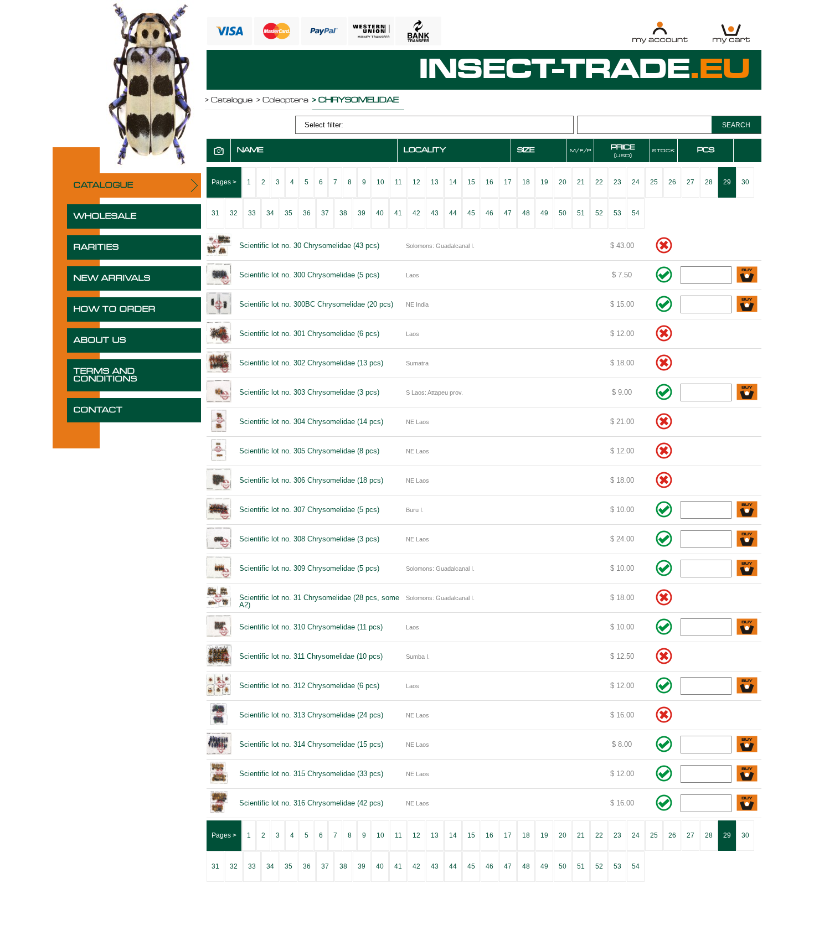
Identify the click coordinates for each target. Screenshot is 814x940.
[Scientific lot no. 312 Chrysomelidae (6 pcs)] (218, 686)
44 (453, 213)
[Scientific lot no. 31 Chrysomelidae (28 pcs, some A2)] (218, 598)
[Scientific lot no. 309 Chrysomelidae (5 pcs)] (218, 568)
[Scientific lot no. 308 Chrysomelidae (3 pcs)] (218, 539)
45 (471, 213)
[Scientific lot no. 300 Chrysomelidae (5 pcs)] (218, 275)
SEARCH (736, 125)
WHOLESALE (105, 216)
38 (343, 213)
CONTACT (98, 410)
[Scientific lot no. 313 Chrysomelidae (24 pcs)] (218, 715)
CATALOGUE (103, 185)
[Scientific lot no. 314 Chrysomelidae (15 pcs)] (218, 744)
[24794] (747, 803)
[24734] (747, 686)
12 (416, 182)
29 (727, 182)
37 (325, 213)
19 (544, 182)
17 (508, 182)
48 (526, 213)
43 (435, 213)
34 (270, 213)
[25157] (747, 745)
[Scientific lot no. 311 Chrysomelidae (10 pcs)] (218, 656)
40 (380, 213)
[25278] (747, 393)
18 (526, 182)
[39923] (747, 305)
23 (617, 182)
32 (234, 213)
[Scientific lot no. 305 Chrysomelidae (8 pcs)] (218, 451)
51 (581, 213)
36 (307, 213)
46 (489, 213)
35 (288, 213)
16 (489, 182)
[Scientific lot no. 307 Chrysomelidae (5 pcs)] (218, 510)
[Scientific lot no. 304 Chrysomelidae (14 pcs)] (218, 422)
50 (562, 213)
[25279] (747, 774)
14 (453, 182)
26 (672, 182)
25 (654, 182)
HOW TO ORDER (115, 309)
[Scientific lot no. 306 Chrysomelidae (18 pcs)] (218, 480)
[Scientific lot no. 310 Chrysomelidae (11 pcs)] (218, 627)
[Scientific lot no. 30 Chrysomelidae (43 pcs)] (218, 246)
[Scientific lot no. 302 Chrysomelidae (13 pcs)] (218, 363)
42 (416, 213)
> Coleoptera (282, 100)
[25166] (747, 539)
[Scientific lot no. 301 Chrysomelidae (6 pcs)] (218, 334)
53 (617, 213)
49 (544, 213)
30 (745, 182)
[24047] (747, 510)
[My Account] (659, 32)
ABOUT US (100, 340)
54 (636, 213)
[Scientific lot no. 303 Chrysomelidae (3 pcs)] (218, 392)
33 (252, 213)
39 (361, 213)
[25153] (747, 275)
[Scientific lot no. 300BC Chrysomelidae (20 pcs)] (218, 304)
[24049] (747, 569)
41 (398, 213)
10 (380, 182)
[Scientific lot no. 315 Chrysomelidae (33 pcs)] (218, 774)
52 (599, 213)
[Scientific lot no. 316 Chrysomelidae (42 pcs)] (218, 803)
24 (636, 182)
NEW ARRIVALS (112, 278)
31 (215, 213)
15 (471, 182)
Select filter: (324, 125)
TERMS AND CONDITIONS (105, 375)
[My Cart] (731, 32)
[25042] (747, 627)
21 (581, 182)
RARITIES (96, 247)
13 (435, 182)
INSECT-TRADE (584, 69)
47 (508, 213)
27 (690, 182)
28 (709, 182)
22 (599, 182)
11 (398, 182)
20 (562, 182)
